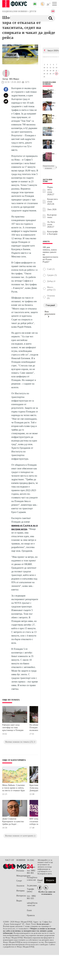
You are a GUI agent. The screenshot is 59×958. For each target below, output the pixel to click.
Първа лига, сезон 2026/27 (50, 191)
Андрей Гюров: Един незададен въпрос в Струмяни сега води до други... (52, 142)
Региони (20, 871)
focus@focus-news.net (32, 878)
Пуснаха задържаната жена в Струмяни (52, 104)
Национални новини (49, 83)
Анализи (20, 886)
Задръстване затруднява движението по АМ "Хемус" (52, 129)
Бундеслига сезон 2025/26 (52, 201)
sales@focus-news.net (32, 904)
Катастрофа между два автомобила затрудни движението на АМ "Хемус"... (52, 91)
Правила (31, 915)
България (20, 866)
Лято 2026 (51, 209)
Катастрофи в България (52, 232)
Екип (29, 910)
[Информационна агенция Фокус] (40, 887)
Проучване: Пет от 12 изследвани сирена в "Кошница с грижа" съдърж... (52, 116)
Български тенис (52, 216)
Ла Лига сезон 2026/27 (51, 224)
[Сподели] (6, 101)
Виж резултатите (50, 313)
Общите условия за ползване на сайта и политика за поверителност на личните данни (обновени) (29, 931)
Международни (21, 876)
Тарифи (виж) (30, 890)
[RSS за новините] (46, 887)
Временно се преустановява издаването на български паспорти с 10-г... (52, 155)
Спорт (19, 881)
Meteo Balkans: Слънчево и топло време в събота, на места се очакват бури (13, 788)
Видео (19, 901)
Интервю (20, 891)
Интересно (21, 896)
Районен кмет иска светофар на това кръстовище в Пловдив (12, 727)
